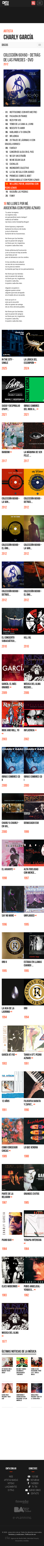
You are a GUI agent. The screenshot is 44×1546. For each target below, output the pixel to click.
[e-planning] (22, 1517)
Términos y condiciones (16, 1534)
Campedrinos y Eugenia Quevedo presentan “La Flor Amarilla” (21, 1397)
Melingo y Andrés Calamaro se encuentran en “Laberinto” (21, 1371)
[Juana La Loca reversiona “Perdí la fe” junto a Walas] (36, 1362)
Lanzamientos (11, 1486)
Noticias (11, 1483)
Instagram (35, 1480)
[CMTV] (5, 3)
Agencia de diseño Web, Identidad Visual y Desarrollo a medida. (24, 1539)
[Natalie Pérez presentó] (36, 1388)
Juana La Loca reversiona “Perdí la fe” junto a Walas (36, 1371)
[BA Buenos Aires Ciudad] (22, 1510)
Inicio (11, 1476)
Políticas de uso (30, 1534)
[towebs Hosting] (22, 1501)
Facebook (35, 1483)
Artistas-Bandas (11, 1480)
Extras (11, 1490)
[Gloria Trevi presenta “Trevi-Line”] (7, 1388)
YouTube (35, 1476)
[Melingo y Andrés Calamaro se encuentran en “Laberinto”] (22, 1362)
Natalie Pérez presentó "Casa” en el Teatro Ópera (36, 1396)
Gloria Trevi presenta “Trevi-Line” (6, 1396)
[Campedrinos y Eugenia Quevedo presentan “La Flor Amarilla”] (22, 1388)
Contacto (35, 1493)
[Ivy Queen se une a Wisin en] (7, 1362)
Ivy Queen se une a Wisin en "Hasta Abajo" (7, 1371)
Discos (5, 44)
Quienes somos (35, 1490)
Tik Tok (35, 1486)
